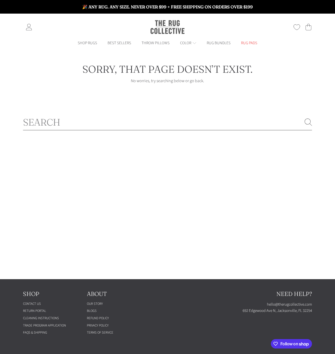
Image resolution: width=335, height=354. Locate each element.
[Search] (308, 122)
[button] (308, 27)
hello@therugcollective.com (289, 304)
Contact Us (32, 303)
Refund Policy (98, 318)
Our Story (95, 303)
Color (186, 43)
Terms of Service (100, 332)
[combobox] (167, 122)
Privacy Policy (98, 325)
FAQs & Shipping (35, 332)
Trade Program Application (44, 325)
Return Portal (34, 310)
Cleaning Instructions (41, 318)
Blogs (92, 310)
